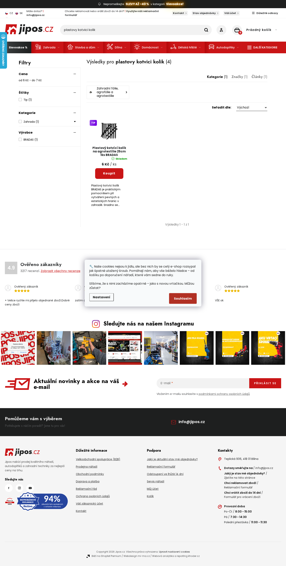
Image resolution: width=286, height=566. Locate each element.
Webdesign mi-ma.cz (137, 556)
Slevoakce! (174, 4)
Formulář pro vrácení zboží (242, 497)
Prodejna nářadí (86, 467)
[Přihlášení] (221, 30)
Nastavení (101, 297)
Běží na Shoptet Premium (106, 556)
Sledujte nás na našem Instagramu (149, 323)
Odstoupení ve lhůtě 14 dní (165, 474)
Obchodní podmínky (90, 474)
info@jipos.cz (192, 421)
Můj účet (153, 489)
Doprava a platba (87, 481)
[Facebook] (9, 488)
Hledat (206, 30)
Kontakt (178, 13)
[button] (177, 107)
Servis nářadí (155, 481)
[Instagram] (19, 488)
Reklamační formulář (161, 467)
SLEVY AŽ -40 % (137, 4)
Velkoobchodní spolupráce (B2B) (98, 459)
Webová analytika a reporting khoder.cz (176, 556)
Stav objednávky (204, 13)
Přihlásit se (265, 383)
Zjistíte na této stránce (239, 478)
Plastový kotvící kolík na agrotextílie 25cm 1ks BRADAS (109, 151)
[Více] (262, 47)
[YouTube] (30, 488)
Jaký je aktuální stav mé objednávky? (172, 459)
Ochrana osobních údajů (93, 496)
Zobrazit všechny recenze (60, 271)
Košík (150, 496)
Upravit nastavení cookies (174, 551)
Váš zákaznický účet (89, 504)
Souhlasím (183, 298)
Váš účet (230, 13)
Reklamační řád (86, 489)
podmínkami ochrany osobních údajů (224, 394)
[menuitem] (18, 47)
